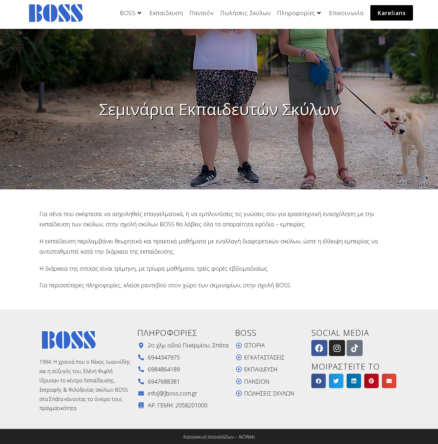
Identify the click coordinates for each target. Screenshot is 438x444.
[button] (318, 381)
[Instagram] (337, 348)
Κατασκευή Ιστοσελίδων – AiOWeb (219, 437)
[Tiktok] (355, 348)
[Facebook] (319, 348)
